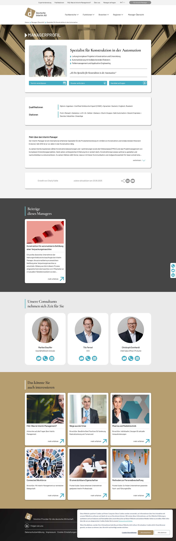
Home (27, 22)
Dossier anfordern (78, 83)
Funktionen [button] (87, 14)
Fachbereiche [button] (70, 14)
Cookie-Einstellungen (129, 532)
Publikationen (59, 2)
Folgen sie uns (37, 526)
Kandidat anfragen (118, 83)
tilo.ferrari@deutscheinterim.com (81, 358)
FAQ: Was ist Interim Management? (79, 2)
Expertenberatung (44, 2)
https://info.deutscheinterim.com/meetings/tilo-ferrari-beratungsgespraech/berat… (94, 358)
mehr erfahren (53, 279)
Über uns (97, 2)
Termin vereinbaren (38, 83)
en (124, 2)
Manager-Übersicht (136, 14)
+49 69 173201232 (130, 358)
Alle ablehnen (162, 532)
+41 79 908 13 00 (45, 358)
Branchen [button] (102, 14)
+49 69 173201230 (173, 266)
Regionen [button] (117, 14)
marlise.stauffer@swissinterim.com (38, 358)
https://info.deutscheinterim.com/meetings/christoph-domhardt (137, 358)
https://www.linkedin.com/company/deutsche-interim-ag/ (173, 275)
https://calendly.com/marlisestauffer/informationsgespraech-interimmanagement (51, 358)
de (121, 2)
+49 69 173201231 (88, 358)
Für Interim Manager (140, 2)
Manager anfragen (109, 2)
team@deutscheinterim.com (173, 270)
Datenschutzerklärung (34, 532)
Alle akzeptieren (146, 532)
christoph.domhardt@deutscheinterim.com (124, 358)
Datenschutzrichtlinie (125, 521)
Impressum (51, 532)
